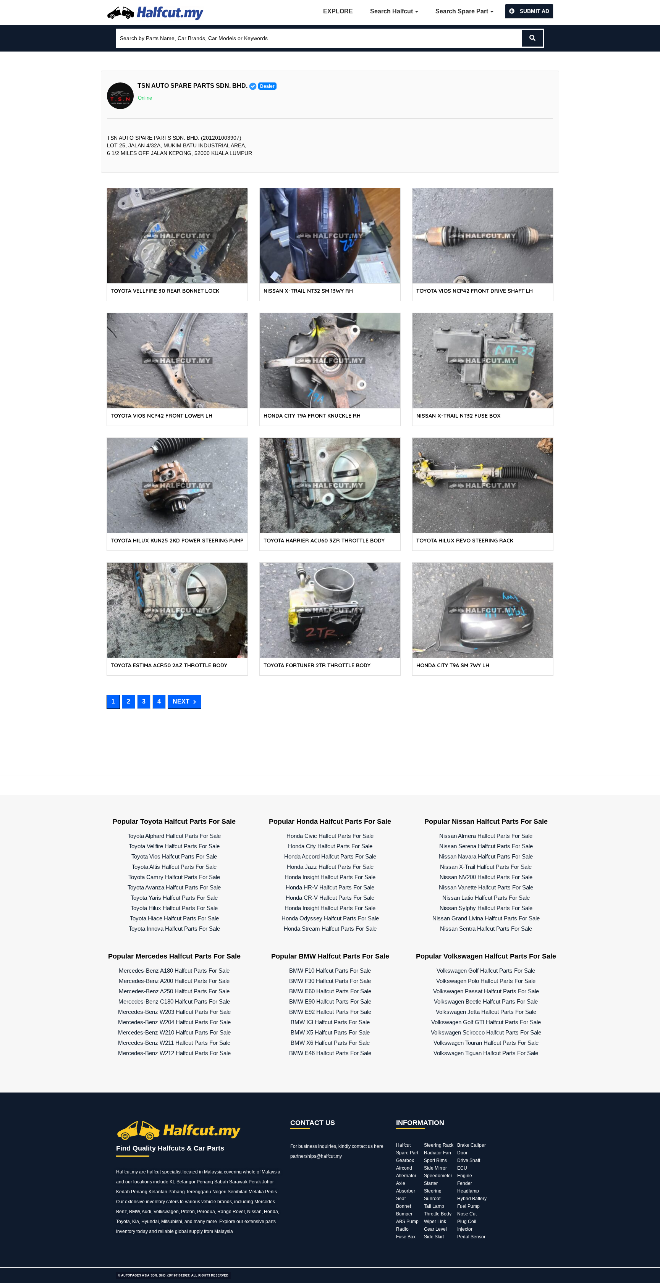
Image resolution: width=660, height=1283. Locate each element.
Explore (338, 11)
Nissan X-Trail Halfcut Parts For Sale (486, 866)
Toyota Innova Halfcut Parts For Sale (174, 928)
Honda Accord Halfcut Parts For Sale (330, 856)
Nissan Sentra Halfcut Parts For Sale (486, 928)
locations (142, 1182)
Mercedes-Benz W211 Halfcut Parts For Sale (174, 1042)
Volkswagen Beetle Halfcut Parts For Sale (486, 1001)
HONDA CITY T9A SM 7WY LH (452, 665)
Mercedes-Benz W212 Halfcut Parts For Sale (174, 1053)
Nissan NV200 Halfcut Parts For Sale (486, 877)
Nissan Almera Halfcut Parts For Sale (485, 836)
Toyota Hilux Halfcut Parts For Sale (174, 908)
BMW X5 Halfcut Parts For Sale (330, 1032)
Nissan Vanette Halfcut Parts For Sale (486, 887)
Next (181, 701)
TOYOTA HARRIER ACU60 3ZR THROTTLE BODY (324, 540)
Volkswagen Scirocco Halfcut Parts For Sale (486, 1032)
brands (224, 1201)
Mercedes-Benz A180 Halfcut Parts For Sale (174, 970)
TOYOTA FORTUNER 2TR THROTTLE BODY (317, 665)
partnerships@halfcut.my (316, 1156)
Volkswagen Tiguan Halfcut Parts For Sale (486, 1053)
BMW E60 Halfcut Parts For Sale (330, 991)
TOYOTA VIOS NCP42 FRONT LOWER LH (161, 415)
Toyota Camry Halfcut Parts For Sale (174, 877)
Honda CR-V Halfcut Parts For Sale (330, 897)
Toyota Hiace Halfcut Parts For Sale (174, 918)
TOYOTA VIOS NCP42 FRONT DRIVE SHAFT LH (474, 290)
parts (270, 1221)
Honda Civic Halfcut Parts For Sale (330, 836)
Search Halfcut (392, 11)
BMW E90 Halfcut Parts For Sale (330, 1001)
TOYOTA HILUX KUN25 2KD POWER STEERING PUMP (177, 540)
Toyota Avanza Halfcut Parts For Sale (174, 887)
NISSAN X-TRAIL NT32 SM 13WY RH (308, 290)
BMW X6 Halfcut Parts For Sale (330, 1042)
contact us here (367, 1146)
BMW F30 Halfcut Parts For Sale (330, 981)
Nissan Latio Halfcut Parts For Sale (486, 897)
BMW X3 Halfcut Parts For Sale (330, 1022)
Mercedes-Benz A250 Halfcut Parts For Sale (174, 991)
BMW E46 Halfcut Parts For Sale (330, 1053)
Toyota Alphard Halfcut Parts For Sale (174, 836)
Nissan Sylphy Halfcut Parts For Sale (486, 908)
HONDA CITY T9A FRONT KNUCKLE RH (312, 415)
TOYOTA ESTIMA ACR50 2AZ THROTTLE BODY (169, 665)
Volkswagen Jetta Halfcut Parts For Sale (486, 1012)
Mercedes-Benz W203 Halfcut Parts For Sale (174, 1012)
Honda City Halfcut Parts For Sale (330, 846)
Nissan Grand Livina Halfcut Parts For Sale (486, 918)
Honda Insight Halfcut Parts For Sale (330, 877)
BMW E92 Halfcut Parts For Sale (330, 1012)
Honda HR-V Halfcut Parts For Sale (330, 887)
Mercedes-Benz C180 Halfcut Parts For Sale (174, 1001)
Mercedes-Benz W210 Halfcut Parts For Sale (174, 1032)
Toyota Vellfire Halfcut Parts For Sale (174, 846)
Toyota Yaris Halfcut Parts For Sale (174, 897)
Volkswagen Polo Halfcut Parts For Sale (485, 981)
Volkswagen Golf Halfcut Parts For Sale (486, 970)
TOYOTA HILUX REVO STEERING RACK (464, 540)
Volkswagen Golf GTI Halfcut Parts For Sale (486, 1022)
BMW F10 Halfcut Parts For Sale (330, 970)
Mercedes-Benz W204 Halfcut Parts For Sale (174, 1022)
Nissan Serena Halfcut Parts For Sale (486, 846)
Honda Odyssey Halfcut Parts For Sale (330, 918)
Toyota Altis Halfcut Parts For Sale (174, 866)
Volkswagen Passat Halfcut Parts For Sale (486, 991)
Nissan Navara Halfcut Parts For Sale (486, 856)
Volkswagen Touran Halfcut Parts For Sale (486, 1042)
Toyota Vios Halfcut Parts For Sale (174, 856)
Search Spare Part (462, 11)
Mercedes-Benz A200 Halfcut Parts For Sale (174, 981)
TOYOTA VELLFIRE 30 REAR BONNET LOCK (165, 290)
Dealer (267, 86)
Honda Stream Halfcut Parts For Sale (330, 928)
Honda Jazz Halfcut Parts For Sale (330, 866)
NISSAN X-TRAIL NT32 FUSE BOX (458, 415)
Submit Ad (533, 11)
